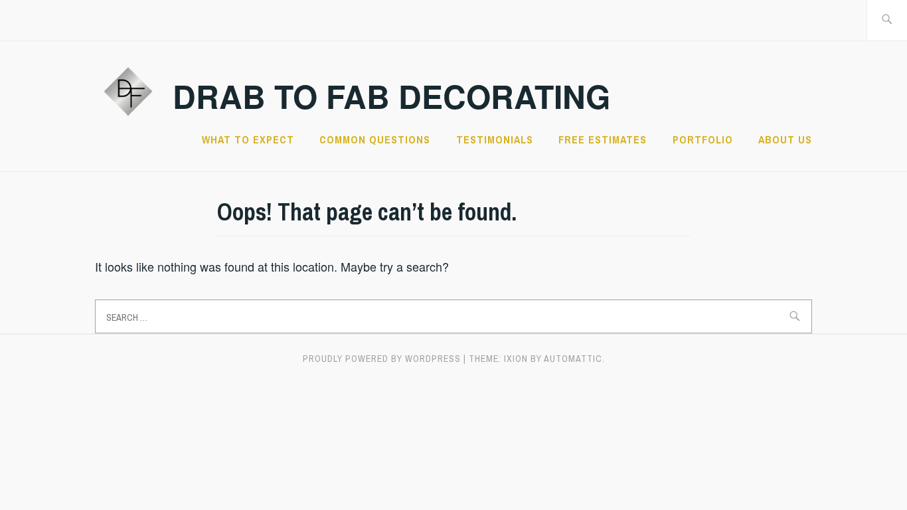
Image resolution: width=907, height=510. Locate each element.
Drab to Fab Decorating (391, 96)
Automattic (573, 359)
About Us (785, 139)
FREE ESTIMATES (602, 139)
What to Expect (248, 139)
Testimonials (494, 139)
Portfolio (703, 139)
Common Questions (374, 139)
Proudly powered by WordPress (382, 359)
